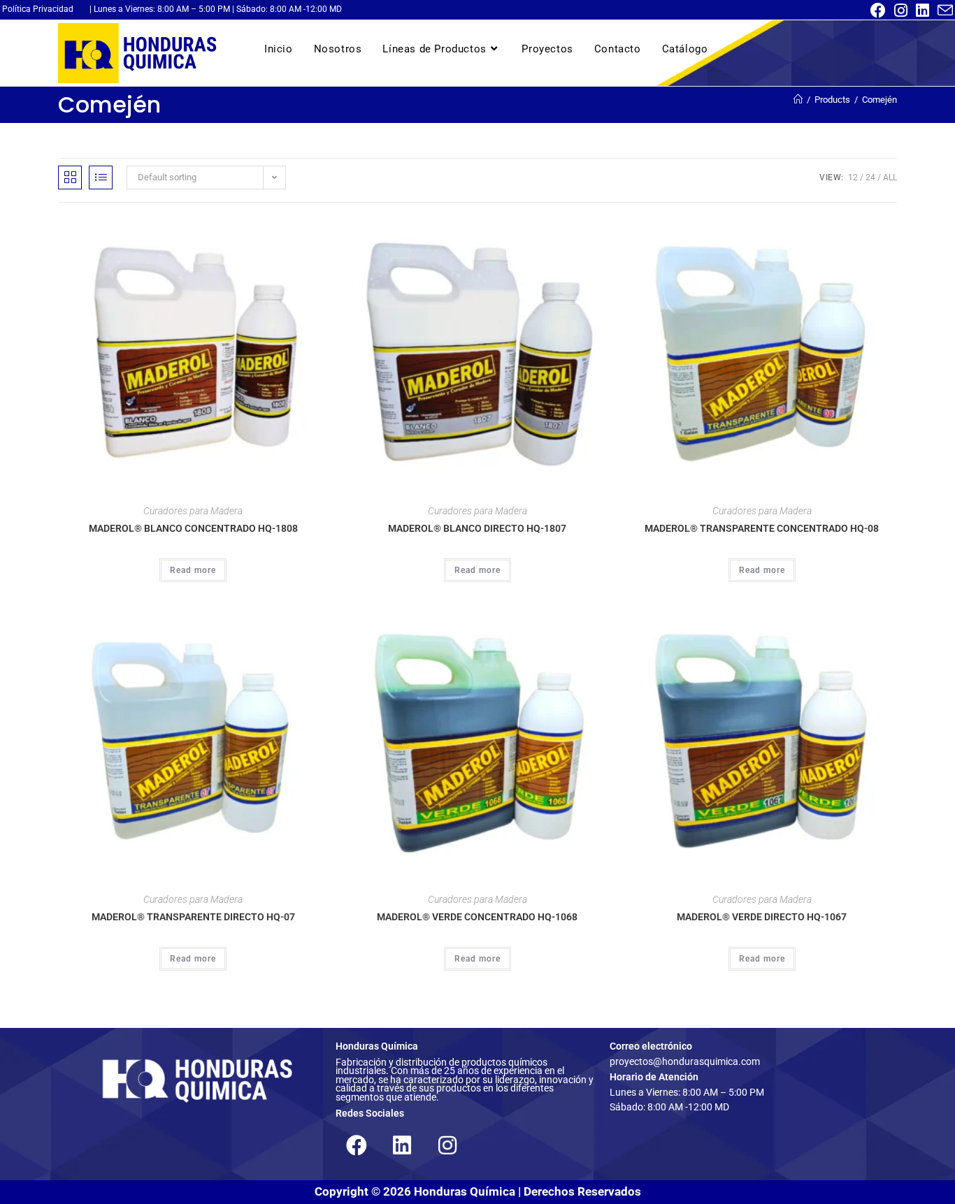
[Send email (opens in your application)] (943, 11)
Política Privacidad (37, 9)
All (890, 177)
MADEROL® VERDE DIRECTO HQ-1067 (762, 916)
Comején (879, 99)
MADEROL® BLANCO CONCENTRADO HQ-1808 (193, 528)
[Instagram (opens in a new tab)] (901, 10)
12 (853, 177)
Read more (193, 570)
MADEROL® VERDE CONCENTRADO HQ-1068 (477, 916)
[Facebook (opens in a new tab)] (878, 10)
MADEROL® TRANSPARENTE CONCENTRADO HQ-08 (762, 528)
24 (870, 177)
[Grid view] (70, 177)
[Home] (798, 99)
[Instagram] (447, 1145)
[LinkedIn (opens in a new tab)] (922, 10)
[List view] (101, 177)
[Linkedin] (402, 1145)
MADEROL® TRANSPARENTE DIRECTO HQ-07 (193, 916)
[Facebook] (357, 1145)
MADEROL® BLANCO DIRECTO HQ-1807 (477, 528)
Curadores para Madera (193, 510)
